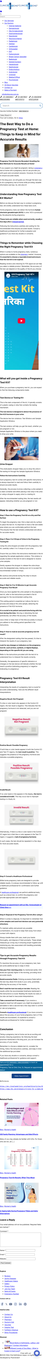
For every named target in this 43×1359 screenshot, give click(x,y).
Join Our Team (9, 1289)
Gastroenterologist (15, 33)
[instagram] (15, 1304)
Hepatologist (13, 64)
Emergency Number (11, 1294)
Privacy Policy (9, 1286)
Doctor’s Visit (9, 1322)
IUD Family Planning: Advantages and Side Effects (19, 1134)
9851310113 (19, 99)
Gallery (6, 1284)
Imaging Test (9, 1327)
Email (2, 1254)
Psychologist (13, 80)
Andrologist (13, 72)
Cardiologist (13, 46)
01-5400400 (7, 97)
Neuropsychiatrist (15, 39)
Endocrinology (14, 69)
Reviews (7, 1276)
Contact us (8, 87)
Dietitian (12, 44)
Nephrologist (13, 67)
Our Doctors (8, 23)
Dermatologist (14, 28)
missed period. (18, 222)
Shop (21, 118)
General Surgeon (15, 62)
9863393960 (5, 99)
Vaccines (7, 1325)
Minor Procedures (10, 1332)
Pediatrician (13, 41)
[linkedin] (20, 1304)
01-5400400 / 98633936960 (18, 1062)
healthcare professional (10, 892)
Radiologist (13, 59)
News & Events (9, 1291)
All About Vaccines (11, 85)
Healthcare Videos (11, 1281)
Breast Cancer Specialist (17, 57)
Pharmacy (8, 1320)
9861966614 (23, 111)
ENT (10, 51)
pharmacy (24, 254)
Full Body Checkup (11, 1330)
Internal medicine (15, 26)
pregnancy (38, 168)
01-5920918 (36, 97)
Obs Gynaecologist (16, 31)
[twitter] (6, 1304)
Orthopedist (13, 49)
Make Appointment (22, 1076)
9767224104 (33, 99)
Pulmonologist (14, 54)
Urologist (12, 75)
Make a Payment (10, 90)
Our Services (9, 21)
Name (3, 1250)
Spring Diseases (10, 1278)
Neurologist (13, 36)
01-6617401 (22, 97)
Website (3, 1259)
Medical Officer (14, 77)
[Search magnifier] (40, 105)
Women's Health (10, 1130)
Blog (6, 82)
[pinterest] (25, 1304)
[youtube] (11, 1304)
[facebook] (2, 1304)
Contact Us (8, 1314)
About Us (7, 1317)
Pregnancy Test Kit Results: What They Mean (17, 1178)
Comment (4, 1231)
